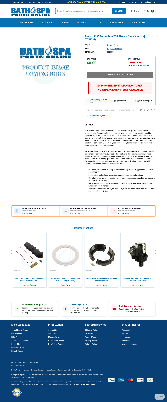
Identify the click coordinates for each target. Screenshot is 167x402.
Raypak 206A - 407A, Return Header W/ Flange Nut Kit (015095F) (29, 280)
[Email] (141, 110)
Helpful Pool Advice (56, 341)
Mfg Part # (90, 52)
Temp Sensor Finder (19, 341)
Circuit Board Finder (19, 330)
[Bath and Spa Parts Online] (30, 11)
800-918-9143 (144, 65)
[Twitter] (148, 110)
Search (118, 11)
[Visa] (111, 380)
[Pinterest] (151, 110)
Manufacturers (54, 337)
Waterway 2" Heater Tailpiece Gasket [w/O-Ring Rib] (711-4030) (65, 280)
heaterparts (94, 116)
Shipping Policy (91, 330)
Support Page (16, 344)
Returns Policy (91, 344)
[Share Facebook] (144, 110)
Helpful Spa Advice (55, 344)
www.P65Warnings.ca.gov (85, 384)
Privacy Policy (91, 341)
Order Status (90, 333)
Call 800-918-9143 (125, 2)
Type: (87, 45)
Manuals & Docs (18, 348)
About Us (52, 333)
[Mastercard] (131, 380)
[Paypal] (150, 380)
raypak (102, 116)
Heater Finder (16, 333)
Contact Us (52, 330)
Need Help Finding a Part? (145, 2)
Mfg (87, 49)
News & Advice (17, 351)
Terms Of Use (90, 337)
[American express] (121, 380)
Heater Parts (112, 45)
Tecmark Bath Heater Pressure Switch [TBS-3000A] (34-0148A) (137, 280)
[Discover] (140, 380)
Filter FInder (16, 337)
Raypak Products (114, 49)
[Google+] (155, 110)
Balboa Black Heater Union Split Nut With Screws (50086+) (101, 280)
